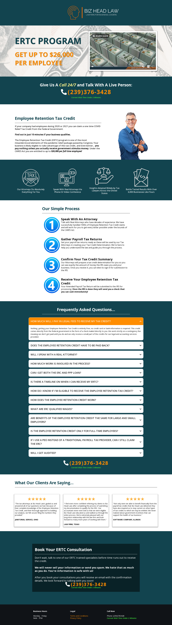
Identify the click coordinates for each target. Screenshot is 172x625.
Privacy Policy (75, 618)
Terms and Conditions (79, 616)
